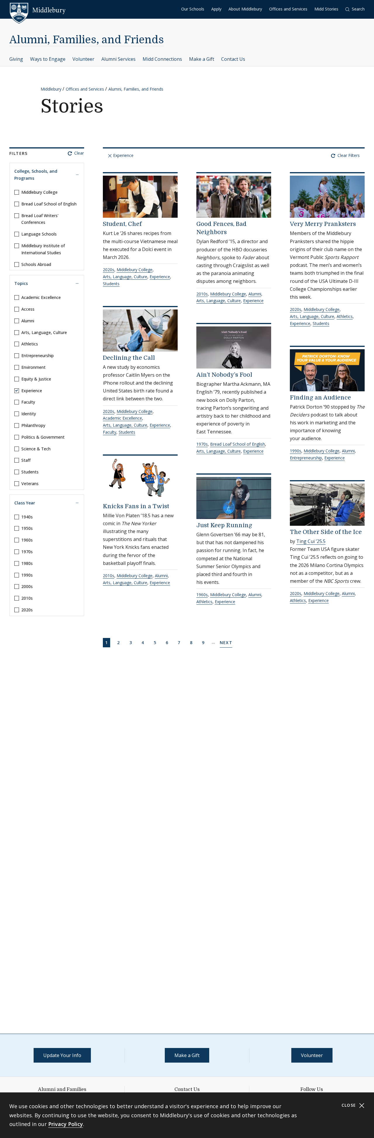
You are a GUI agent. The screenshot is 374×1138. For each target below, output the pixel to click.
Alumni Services (118, 59)
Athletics (29, 344)
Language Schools (39, 234)
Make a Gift (201, 59)
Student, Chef (122, 224)
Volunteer (83, 59)
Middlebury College (39, 192)
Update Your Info (62, 1055)
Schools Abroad (36, 264)
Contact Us (233, 59)
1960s (27, 540)
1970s (27, 551)
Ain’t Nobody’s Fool (224, 374)
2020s (27, 610)
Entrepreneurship (37, 355)
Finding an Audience (320, 397)
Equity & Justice (36, 379)
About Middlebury (245, 9)
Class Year (24, 503)
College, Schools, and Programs (35, 174)
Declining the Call (129, 357)
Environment (33, 367)
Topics (21, 283)
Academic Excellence (41, 297)
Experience (31, 390)
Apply (216, 9)
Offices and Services (288, 9)
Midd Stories (326, 9)
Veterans (30, 483)
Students (30, 472)
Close (350, 1105)
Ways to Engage (47, 59)
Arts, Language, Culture (44, 332)
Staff (26, 460)
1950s (27, 528)
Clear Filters (348, 155)
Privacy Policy (65, 1123)
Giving (16, 59)
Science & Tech (36, 449)
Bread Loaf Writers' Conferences (39, 219)
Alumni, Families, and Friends (86, 40)
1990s (27, 575)
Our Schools (192, 9)
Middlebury (51, 89)
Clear (78, 153)
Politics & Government (43, 437)
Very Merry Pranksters (323, 224)
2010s (27, 598)
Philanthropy (33, 425)
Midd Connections (162, 59)
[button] (355, 9)
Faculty (28, 402)
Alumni (27, 321)
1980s (27, 563)
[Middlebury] (37, 10)
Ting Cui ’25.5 (310, 541)
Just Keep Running (224, 525)
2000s (27, 586)
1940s (27, 517)
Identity (28, 413)
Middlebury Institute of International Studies (43, 249)
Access (27, 309)
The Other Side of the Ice (326, 532)
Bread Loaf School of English (49, 204)
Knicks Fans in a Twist (136, 506)
